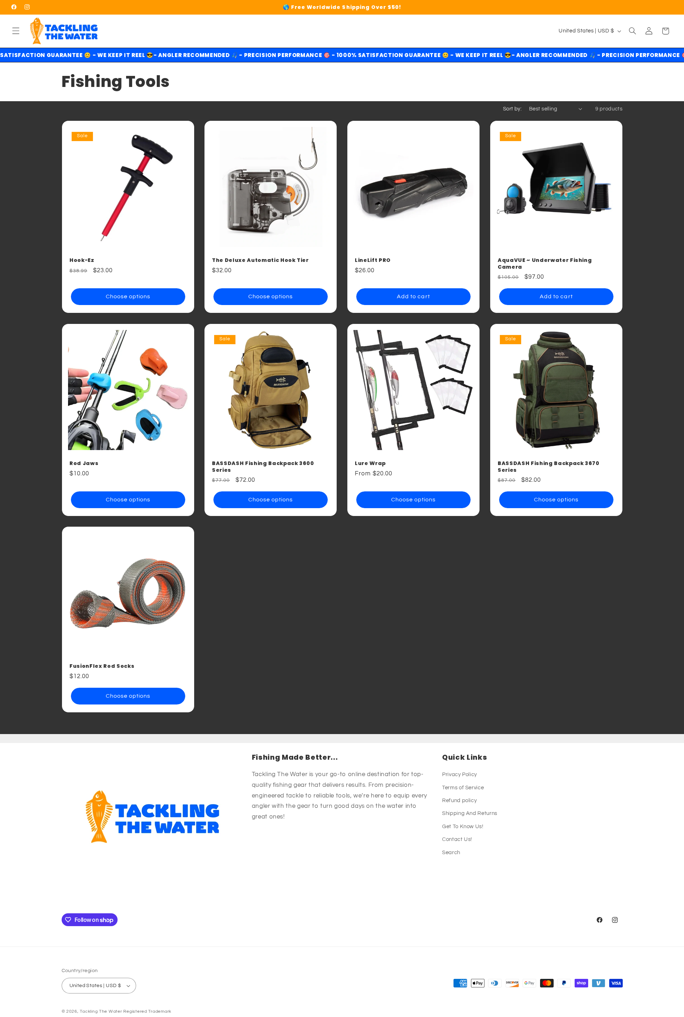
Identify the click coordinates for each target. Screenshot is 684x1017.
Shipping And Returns (469, 813)
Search (451, 852)
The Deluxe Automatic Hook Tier (260, 260)
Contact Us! (457, 839)
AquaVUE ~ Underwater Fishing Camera (545, 263)
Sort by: (512, 109)
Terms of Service (463, 787)
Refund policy (459, 800)
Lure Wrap (370, 463)
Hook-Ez (81, 260)
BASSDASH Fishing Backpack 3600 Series (263, 466)
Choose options (127, 297)
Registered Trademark (147, 1011)
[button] (15, 31)
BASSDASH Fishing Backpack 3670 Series (549, 466)
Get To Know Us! (462, 826)
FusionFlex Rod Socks (101, 666)
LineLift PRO (373, 260)
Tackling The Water (101, 1011)
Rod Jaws (83, 463)
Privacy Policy (459, 774)
